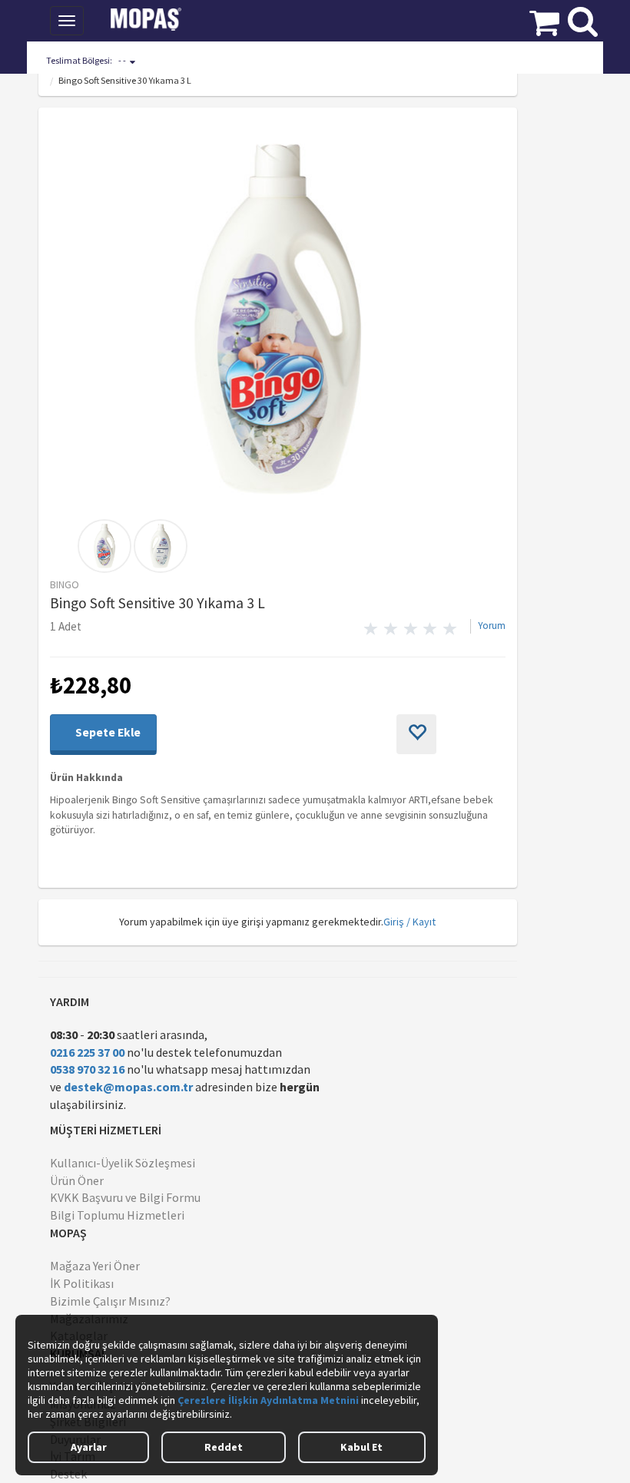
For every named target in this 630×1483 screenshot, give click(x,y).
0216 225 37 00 (87, 1052)
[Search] (583, 18)
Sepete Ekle (107, 732)
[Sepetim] (544, 19)
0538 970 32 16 (87, 1069)
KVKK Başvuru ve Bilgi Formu (125, 1197)
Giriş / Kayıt (409, 922)
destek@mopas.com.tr (128, 1086)
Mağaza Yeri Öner (95, 1265)
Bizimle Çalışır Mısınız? (110, 1301)
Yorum (492, 625)
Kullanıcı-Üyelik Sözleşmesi (122, 1162)
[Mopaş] (157, 19)
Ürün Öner (77, 1180)
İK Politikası (82, 1283)
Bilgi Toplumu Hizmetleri (117, 1215)
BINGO (64, 584)
